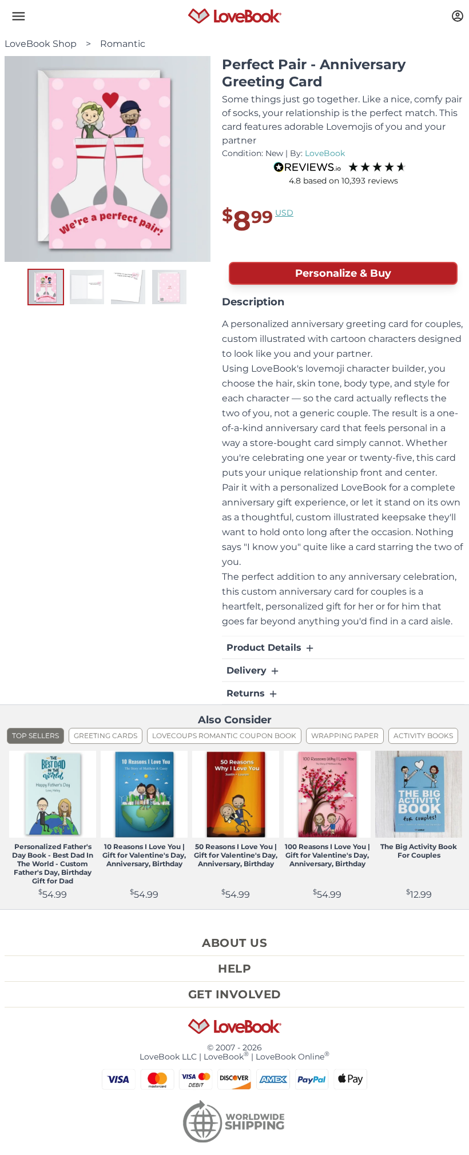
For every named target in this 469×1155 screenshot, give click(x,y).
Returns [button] (247, 693)
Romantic (122, 43)
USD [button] (284, 213)
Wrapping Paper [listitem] (345, 735)
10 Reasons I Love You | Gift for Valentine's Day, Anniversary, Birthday (144, 855)
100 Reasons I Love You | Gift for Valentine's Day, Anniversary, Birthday (327, 855)
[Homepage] (234, 16)
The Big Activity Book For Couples (418, 850)
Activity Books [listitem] (423, 735)
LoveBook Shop (41, 43)
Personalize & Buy (343, 273)
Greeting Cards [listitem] (105, 735)
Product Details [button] (265, 647)
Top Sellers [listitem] (35, 735)
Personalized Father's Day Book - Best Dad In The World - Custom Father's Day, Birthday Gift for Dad (52, 863)
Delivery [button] (247, 670)
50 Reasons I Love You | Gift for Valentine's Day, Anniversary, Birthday (235, 855)
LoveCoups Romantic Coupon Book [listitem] (224, 735)
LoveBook (325, 153)
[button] (18, 16)
